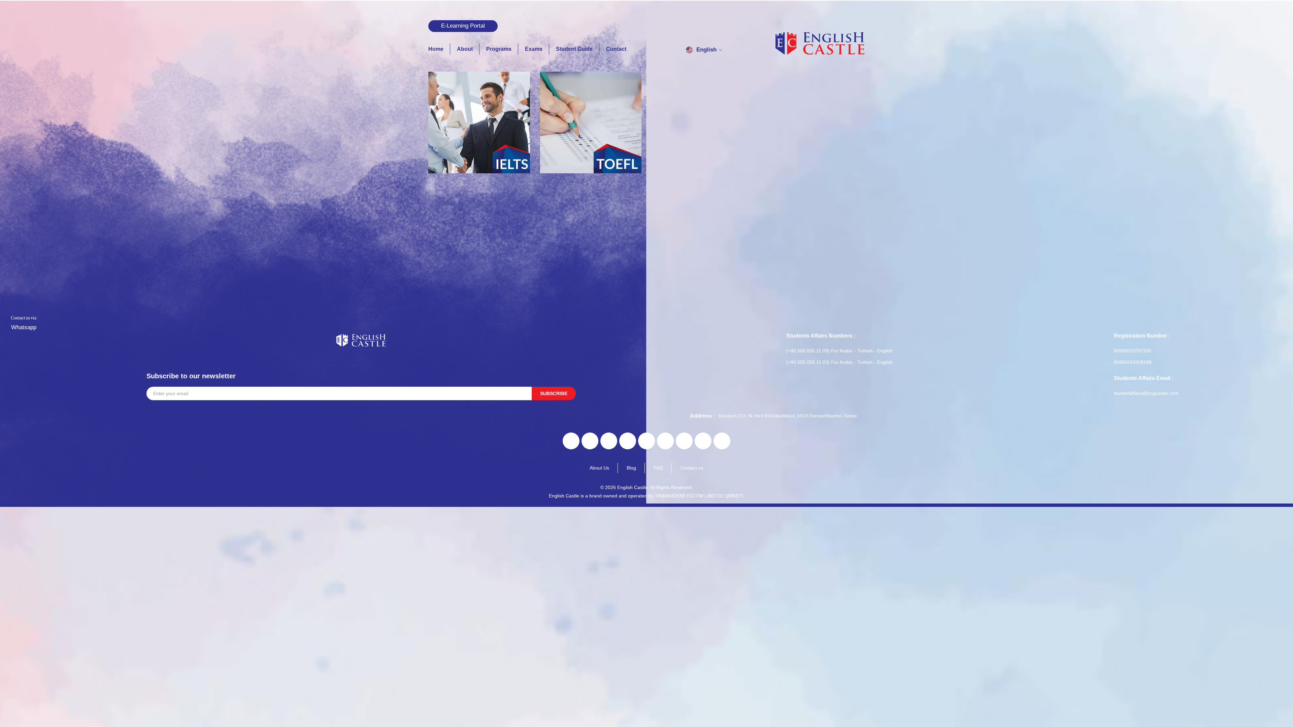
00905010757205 (1133, 350)
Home (435, 49)
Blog (631, 468)
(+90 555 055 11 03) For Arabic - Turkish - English (839, 362)
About (465, 49)
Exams (533, 49)
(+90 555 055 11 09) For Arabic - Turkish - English (839, 350)
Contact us (692, 468)
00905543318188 (1133, 362)
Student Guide (574, 49)
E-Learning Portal (463, 26)
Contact (616, 49)
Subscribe (553, 393)
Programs (498, 49)
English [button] (706, 49)
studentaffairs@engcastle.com (1146, 393)
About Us (599, 468)
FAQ (658, 468)
